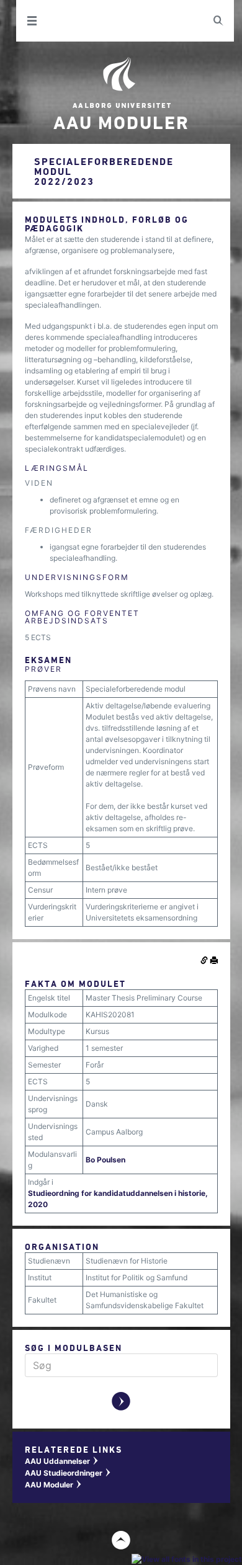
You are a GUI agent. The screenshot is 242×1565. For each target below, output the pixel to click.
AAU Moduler (54, 1484)
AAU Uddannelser (62, 1461)
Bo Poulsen (105, 1159)
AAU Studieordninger (68, 1473)
